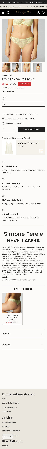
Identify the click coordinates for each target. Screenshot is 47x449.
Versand (6, 344)
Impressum (6, 411)
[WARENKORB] (43, 12)
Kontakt (5, 446)
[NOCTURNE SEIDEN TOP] (9, 147)
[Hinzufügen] (41, 151)
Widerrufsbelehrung (9, 407)
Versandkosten (19, 88)
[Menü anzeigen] (3, 12)
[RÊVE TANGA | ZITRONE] (12, 303)
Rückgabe (5, 426)
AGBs (4, 399)
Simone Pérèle (7, 75)
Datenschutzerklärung (10, 403)
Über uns (6, 333)
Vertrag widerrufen (9, 422)
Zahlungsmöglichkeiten (11, 431)
